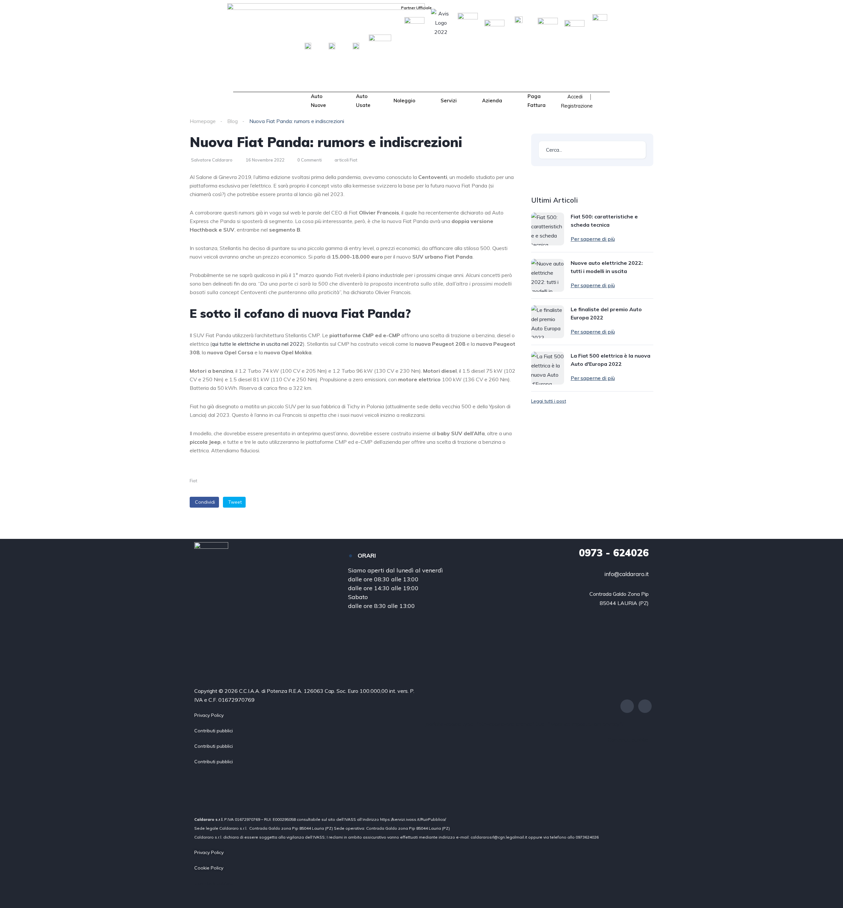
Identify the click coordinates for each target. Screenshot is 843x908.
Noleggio (404, 100)
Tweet (235, 502)
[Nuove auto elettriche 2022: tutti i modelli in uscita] (547, 275)
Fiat (193, 481)
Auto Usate (363, 100)
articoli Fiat (346, 160)
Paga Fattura (537, 100)
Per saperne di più (593, 239)
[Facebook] (627, 706)
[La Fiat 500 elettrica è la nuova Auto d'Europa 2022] (547, 368)
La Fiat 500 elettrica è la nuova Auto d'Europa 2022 (610, 359)
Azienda (492, 100)
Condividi (205, 502)
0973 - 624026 (614, 552)
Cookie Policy (208, 868)
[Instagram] (645, 706)
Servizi (449, 100)
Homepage (203, 121)
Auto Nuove (318, 100)
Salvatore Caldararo (211, 160)
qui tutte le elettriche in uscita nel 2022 (257, 343)
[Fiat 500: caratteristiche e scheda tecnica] (547, 229)
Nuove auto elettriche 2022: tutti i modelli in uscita (607, 267)
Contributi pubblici (213, 731)
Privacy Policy (209, 715)
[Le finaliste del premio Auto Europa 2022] (547, 321)
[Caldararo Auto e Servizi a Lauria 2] (257, 101)
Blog (232, 121)
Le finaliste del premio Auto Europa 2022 (606, 313)
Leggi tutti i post (548, 401)
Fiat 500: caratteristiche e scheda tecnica (604, 220)
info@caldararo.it (626, 573)
